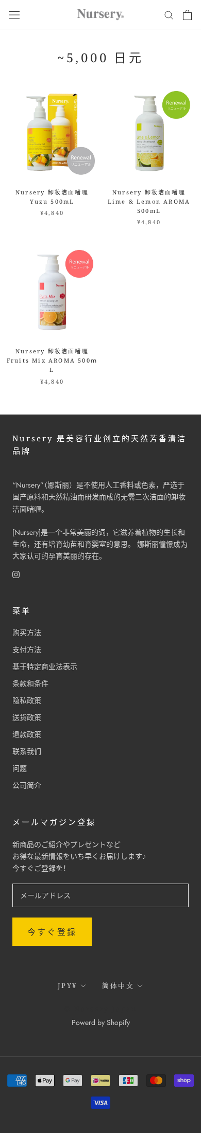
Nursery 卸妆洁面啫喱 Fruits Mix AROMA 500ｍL (52, 360)
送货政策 (26, 717)
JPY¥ (67, 985)
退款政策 (26, 734)
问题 (19, 768)
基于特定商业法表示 (44, 666)
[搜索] (169, 14)
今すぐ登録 (52, 932)
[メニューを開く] (14, 15)
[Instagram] (16, 574)
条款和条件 (30, 683)
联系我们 (26, 751)
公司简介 (26, 785)
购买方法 (26, 632)
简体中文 (118, 985)
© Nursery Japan (100, 1008)
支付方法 (26, 649)
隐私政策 (26, 700)
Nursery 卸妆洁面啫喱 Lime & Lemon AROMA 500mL (149, 201)
